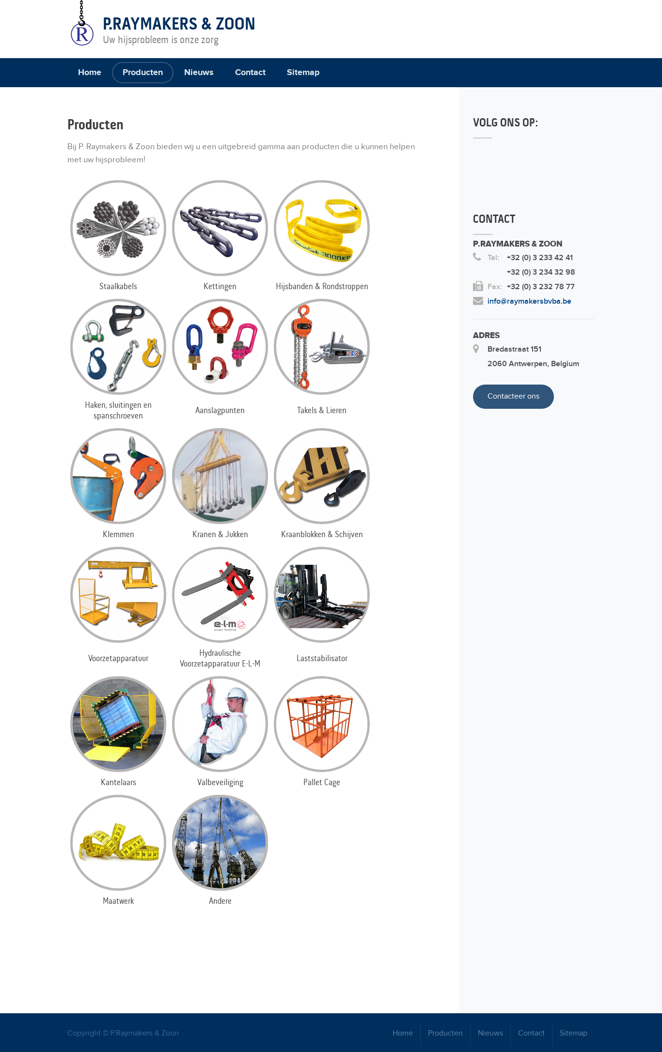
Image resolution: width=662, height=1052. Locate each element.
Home (89, 72)
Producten (143, 72)
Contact (250, 72)
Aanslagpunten (220, 410)
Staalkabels (118, 286)
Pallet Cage (321, 782)
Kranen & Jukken (220, 534)
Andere (220, 901)
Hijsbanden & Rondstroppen (322, 286)
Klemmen (118, 534)
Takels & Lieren (322, 410)
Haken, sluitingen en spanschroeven (118, 410)
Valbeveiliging (220, 782)
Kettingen (220, 286)
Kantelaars (118, 782)
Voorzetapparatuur (118, 658)
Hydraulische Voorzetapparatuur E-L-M (220, 658)
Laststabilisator (322, 658)
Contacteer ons (513, 396)
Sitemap (303, 72)
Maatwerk (118, 901)
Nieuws (199, 72)
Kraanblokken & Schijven (322, 534)
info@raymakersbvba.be (529, 301)
